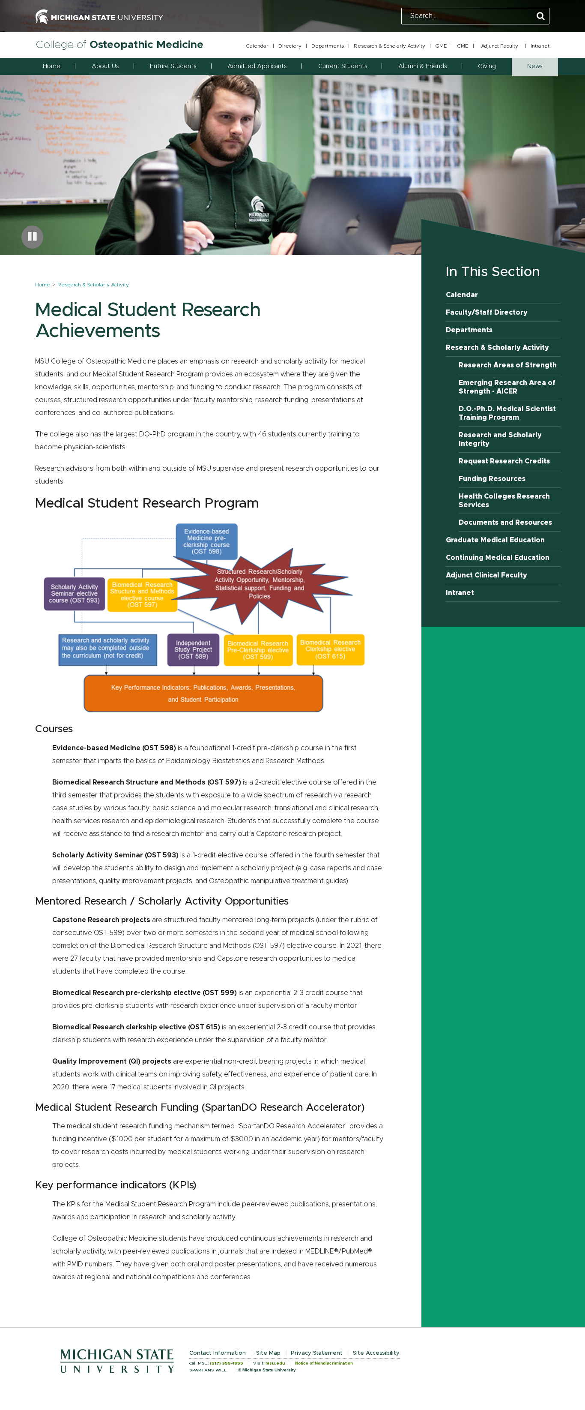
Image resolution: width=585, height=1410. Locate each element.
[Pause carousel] (32, 237)
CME (463, 45)
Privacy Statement (317, 1353)
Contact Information (217, 1353)
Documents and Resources (505, 522)
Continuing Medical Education (497, 557)
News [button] (534, 66)
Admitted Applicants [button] (257, 66)
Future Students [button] (173, 66)
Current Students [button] (342, 66)
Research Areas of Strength (508, 365)
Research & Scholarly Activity (389, 45)
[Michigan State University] (99, 16)
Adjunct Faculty (499, 45)
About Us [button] (105, 66)
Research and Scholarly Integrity (500, 439)
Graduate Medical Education (495, 540)
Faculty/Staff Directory (487, 312)
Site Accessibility (376, 1353)
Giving (487, 66)
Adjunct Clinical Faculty (486, 575)
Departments (327, 45)
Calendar (257, 45)
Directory (289, 45)
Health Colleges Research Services (504, 500)
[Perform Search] (540, 16)
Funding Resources (492, 478)
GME (441, 45)
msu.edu (275, 1363)
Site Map (268, 1353)
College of (119, 44)
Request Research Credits (504, 461)
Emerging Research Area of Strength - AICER (507, 387)
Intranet (540, 45)
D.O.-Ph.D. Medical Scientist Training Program (507, 413)
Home (51, 66)
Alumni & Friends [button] (422, 66)
